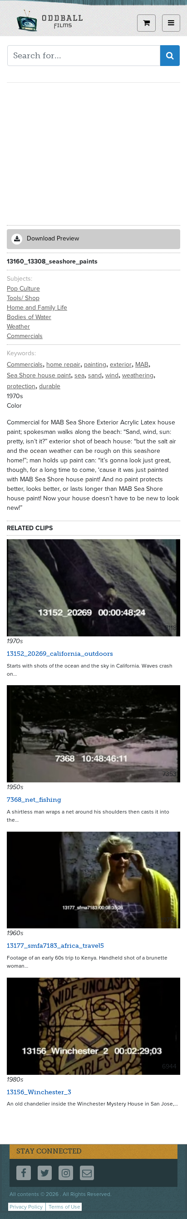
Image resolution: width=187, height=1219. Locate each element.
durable (49, 386)
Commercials (25, 336)
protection (22, 386)
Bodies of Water (29, 317)
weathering (138, 375)
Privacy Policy (26, 1207)
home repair (64, 364)
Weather (18, 326)
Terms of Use (64, 1207)
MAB (142, 364)
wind (112, 375)
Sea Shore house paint (40, 375)
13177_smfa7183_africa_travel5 (55, 946)
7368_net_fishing (34, 800)
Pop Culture (23, 288)
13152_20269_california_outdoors (60, 654)
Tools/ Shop (23, 298)
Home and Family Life (37, 307)
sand (95, 375)
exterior (121, 364)
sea (80, 375)
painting (96, 364)
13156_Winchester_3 (39, 1092)
